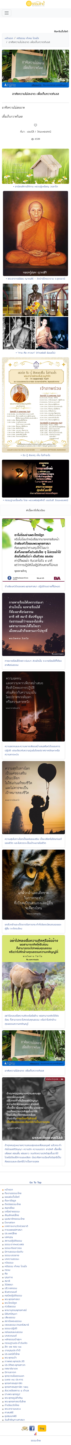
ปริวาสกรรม (11, 1288)
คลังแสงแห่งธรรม (14, 1332)
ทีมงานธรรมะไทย (13, 1193)
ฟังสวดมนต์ (11, 1292)
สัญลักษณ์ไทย (12, 1215)
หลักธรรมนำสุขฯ (13, 1339)
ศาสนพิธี (9, 1412)
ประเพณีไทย (11, 1233)
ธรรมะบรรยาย (12, 1255)
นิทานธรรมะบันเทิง (14, 1251)
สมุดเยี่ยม (10, 1208)
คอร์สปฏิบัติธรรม (13, 1295)
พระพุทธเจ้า (11, 1357)
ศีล (6, 1273)
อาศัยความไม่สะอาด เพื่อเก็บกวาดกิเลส (24, 1070)
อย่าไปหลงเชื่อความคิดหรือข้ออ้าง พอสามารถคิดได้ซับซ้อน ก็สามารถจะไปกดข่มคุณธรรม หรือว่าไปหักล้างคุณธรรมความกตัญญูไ (32, 1019)
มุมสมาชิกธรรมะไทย (15, 1218)
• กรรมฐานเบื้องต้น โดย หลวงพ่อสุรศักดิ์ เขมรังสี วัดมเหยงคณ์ (35, 500)
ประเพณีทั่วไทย (12, 1354)
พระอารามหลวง (13, 1408)
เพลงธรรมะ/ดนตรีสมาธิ (17, 1324)
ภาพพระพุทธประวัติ (14, 1361)
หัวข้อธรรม (10, 1306)
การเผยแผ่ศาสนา (13, 1229)
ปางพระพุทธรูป (12, 1394)
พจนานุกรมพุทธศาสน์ (16, 1310)
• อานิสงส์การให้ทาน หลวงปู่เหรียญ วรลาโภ (35, 186)
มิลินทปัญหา (11, 1313)
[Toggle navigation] (6, 13)
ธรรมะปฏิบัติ (11, 1328)
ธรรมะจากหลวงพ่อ (14, 1244)
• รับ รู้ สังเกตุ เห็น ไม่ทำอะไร (35, 455)
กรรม (7, 1270)
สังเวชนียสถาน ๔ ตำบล (17, 1390)
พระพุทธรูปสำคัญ (14, 1397)
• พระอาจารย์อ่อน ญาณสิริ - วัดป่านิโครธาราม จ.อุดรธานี (35, 278)
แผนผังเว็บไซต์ (12, 1197)
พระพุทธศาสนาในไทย (15, 1401)
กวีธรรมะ (9, 1262)
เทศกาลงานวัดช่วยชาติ (16, 1226)
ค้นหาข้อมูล (10, 1200)
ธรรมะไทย (36, 1440)
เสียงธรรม (10, 1317)
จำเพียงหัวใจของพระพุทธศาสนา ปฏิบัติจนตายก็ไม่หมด (32, 586)
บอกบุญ (9, 1237)
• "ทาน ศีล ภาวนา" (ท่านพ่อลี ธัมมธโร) (35, 352)
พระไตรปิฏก (11, 1303)
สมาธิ (7, 1281)
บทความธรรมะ (12, 1259)
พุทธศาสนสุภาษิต (13, 1383)
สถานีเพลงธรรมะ (13, 1321)
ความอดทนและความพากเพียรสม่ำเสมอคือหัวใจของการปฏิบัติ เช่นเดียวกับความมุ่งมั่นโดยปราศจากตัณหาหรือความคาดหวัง (32, 750)
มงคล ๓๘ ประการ (14, 1379)
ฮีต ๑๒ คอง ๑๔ (13, 1346)
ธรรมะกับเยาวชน (13, 1248)
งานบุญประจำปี (12, 1350)
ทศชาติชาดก (11, 1368)
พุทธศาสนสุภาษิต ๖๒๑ (16, 1387)
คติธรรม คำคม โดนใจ (28, 38)
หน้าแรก (9, 38)
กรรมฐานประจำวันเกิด (16, 1343)
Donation (10, 1222)
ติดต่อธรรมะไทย (13, 1204)
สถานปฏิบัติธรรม (13, 1240)
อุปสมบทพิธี (11, 1416)
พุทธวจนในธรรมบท (14, 1376)
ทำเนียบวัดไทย (12, 1405)
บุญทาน (9, 1277)
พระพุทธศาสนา (12, 1299)
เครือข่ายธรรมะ (12, 1211)
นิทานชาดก (10, 1372)
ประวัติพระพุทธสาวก (15, 1365)
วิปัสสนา (9, 1284)
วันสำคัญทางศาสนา (15, 1419)
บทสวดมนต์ (11, 1335)
